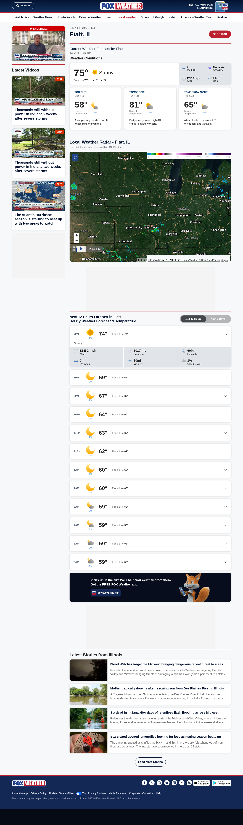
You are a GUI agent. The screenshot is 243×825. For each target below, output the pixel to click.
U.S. (72, 27)
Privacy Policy (38, 793)
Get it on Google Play (221, 783)
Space (145, 17)
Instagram (159, 782)
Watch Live (22, 17)
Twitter (152, 782)
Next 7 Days (218, 318)
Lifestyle (158, 17)
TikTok (181, 782)
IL (77, 27)
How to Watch (66, 17)
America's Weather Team (197, 17)
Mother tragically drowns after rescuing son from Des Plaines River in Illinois (167, 688)
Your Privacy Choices (94, 793)
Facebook (144, 782)
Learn (109, 17)
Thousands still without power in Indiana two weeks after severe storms (38, 166)
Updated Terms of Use (61, 793)
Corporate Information (141, 793)
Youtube (167, 782)
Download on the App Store (201, 783)
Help (158, 793)
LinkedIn (174, 782)
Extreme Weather (90, 17)
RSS (189, 782)
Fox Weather (121, 6)
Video (172, 17)
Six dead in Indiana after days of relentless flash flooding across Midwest (164, 712)
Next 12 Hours (193, 318)
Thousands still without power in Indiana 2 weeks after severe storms (36, 114)
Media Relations (117, 793)
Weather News (42, 17)
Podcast (222, 17)
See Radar (220, 34)
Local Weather (127, 17)
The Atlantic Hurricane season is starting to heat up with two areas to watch (38, 219)
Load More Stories (150, 761)
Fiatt (83, 27)
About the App (20, 793)
